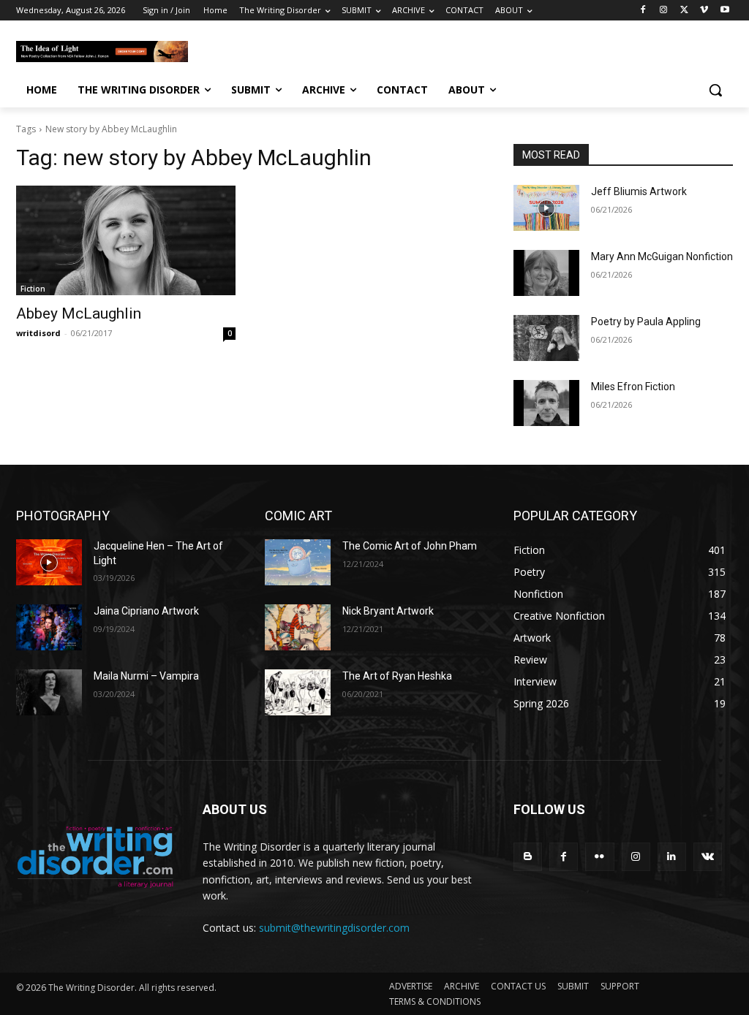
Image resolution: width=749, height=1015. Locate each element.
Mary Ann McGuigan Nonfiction (662, 256)
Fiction (32, 289)
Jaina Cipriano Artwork (146, 611)
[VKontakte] (707, 857)
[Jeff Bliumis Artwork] (546, 208)
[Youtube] (724, 10)
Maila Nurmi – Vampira (146, 676)
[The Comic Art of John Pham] (298, 562)
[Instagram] (663, 10)
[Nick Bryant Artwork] (298, 627)
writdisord (38, 332)
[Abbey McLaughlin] (126, 240)
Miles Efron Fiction (633, 386)
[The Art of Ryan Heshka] (298, 692)
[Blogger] (527, 857)
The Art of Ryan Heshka (397, 676)
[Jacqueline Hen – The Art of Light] (49, 562)
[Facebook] (643, 10)
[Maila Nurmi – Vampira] (49, 692)
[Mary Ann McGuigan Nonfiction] (546, 273)
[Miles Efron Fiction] (546, 403)
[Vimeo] (704, 10)
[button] (715, 89)
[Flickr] (599, 857)
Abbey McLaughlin (78, 313)
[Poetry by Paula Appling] (546, 338)
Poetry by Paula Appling (646, 321)
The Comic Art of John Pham (409, 546)
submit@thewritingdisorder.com (334, 928)
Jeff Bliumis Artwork (639, 191)
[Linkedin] (672, 857)
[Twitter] (684, 10)
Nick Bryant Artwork (388, 611)
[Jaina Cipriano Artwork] (49, 627)
